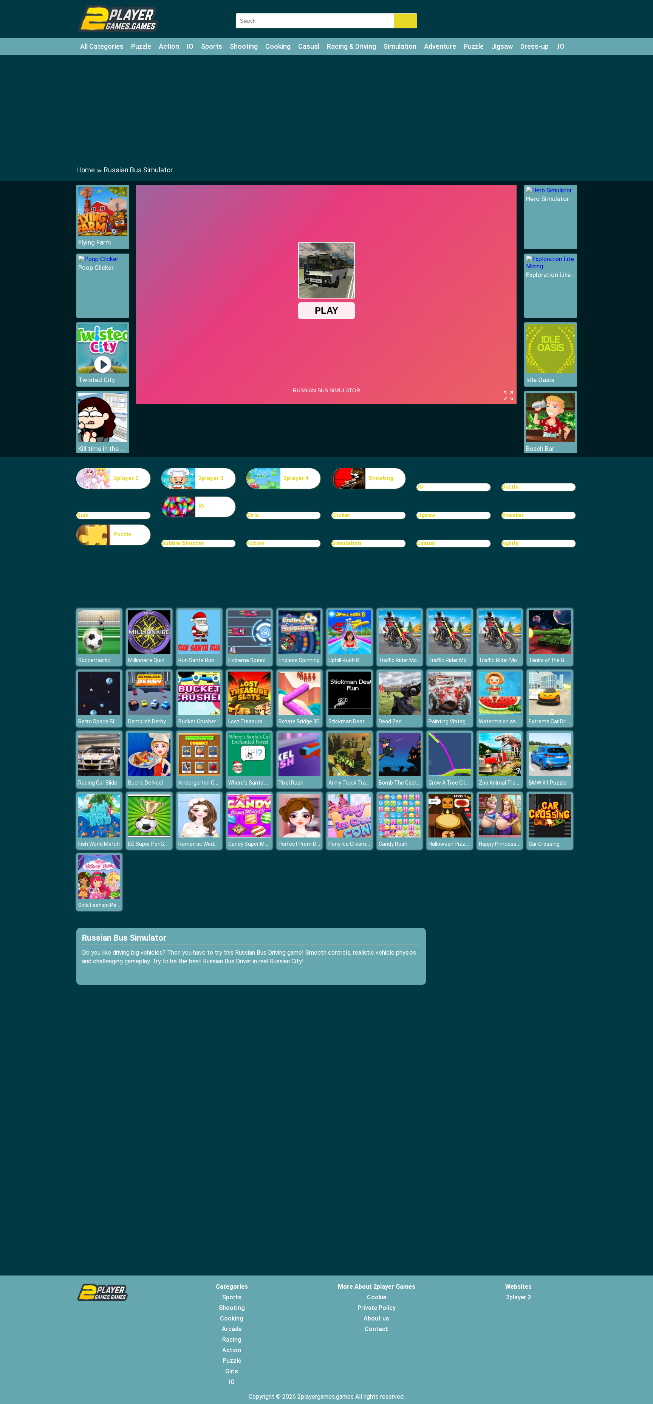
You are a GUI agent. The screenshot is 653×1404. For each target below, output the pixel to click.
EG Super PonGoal (149, 844)
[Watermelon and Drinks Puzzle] (500, 713)
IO (190, 46)
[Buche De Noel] (149, 774)
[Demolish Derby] (149, 713)
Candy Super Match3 (253, 844)
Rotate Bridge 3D (299, 721)
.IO (560, 46)
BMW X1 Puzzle (547, 783)
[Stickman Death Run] (349, 713)
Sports (211, 46)
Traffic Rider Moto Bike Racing (415, 660)
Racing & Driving (351, 46)
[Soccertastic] (99, 651)
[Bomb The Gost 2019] (400, 774)
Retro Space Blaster (102, 721)
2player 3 (211, 478)
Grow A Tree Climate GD (457, 783)
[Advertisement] (326, 109)
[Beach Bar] (550, 440)
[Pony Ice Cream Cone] (349, 835)
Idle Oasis (540, 380)
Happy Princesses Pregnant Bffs (519, 844)
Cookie (376, 1297)
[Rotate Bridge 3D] (300, 713)
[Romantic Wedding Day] (199, 835)
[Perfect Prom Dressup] (300, 835)
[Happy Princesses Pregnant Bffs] (500, 835)
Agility (510, 543)
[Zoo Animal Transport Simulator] (500, 774)
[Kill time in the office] (102, 440)
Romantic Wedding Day (206, 844)
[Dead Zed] (400, 713)
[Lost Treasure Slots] (249, 713)
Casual (308, 46)
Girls (252, 515)
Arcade (231, 1329)
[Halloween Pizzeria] (450, 835)
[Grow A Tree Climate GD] (450, 774)
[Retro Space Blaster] (99, 713)
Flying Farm (94, 242)
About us (376, 1318)
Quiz (82, 515)
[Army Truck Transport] (349, 774)
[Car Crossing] (550, 835)
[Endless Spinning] (300, 651)
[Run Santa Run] (199, 651)
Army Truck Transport (355, 783)
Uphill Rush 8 (343, 660)
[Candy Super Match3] (249, 835)
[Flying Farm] (102, 233)
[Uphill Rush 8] (349, 651)
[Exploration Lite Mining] (550, 266)
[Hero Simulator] (549, 190)
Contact (376, 1329)
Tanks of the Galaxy (553, 660)
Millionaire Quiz (146, 660)
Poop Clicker (96, 267)
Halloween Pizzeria (451, 844)
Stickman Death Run (353, 721)
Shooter (512, 515)
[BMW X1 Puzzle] (550, 774)
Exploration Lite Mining (550, 275)
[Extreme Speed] (249, 651)
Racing (231, 1339)
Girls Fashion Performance (110, 905)
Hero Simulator (547, 199)
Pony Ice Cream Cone (354, 844)
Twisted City (96, 380)
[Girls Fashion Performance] (99, 896)
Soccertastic (94, 660)
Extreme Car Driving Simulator (565, 721)
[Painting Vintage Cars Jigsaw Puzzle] (450, 713)
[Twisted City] (102, 371)
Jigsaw (502, 46)
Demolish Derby (147, 721)
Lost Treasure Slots (252, 721)
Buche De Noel (145, 783)
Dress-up (534, 46)
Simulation (400, 46)
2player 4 (296, 478)
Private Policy (376, 1307)
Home (85, 170)
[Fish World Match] (99, 835)
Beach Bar (540, 448)
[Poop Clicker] (98, 259)
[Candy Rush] (400, 835)
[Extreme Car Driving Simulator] (550, 713)
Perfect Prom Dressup (306, 844)
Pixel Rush (291, 783)
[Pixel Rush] (300, 774)
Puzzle (141, 46)
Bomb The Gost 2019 (404, 783)
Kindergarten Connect (205, 783)
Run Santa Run (196, 660)
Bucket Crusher (197, 721)
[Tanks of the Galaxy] (550, 651)
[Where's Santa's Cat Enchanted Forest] (249, 774)
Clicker (340, 515)
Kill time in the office (102, 448)
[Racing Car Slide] (99, 774)
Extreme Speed (247, 660)
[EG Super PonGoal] (149, 835)
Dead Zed (390, 721)
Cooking (278, 46)
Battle (510, 486)
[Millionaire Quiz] (149, 651)
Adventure (440, 46)
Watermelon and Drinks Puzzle (516, 721)
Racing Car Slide (97, 783)
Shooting (244, 46)
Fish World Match (99, 844)
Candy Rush (393, 844)
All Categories (102, 46)
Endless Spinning (299, 660)
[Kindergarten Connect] (199, 774)
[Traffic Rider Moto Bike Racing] (400, 651)
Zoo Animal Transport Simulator (518, 783)
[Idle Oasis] (550, 371)
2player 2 (126, 478)
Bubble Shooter (182, 543)
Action (169, 46)
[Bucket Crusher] (199, 713)
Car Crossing (544, 844)
